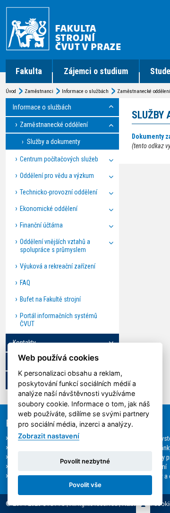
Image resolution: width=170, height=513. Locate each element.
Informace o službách (85, 91)
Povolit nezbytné (85, 461)
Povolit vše (85, 484)
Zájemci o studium (96, 71)
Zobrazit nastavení (48, 436)
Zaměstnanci (39, 91)
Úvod (11, 91)
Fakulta (29, 71)
